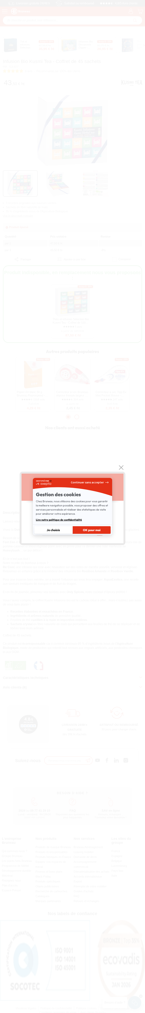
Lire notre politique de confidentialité (59, 519)
